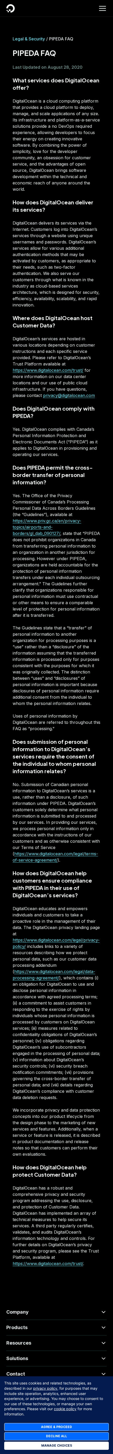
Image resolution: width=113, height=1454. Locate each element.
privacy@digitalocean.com (69, 395)
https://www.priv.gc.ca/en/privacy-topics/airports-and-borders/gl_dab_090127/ (47, 527)
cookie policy (65, 1409)
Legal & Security (29, 38)
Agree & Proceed (56, 1427)
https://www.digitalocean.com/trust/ (48, 370)
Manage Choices (56, 1445)
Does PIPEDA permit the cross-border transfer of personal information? (53, 474)
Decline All (56, 1436)
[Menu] (102, 8)
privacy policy (45, 1388)
